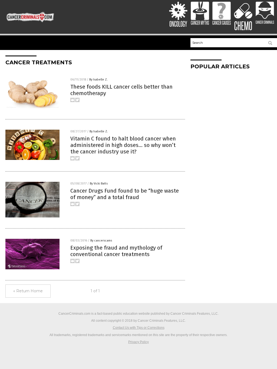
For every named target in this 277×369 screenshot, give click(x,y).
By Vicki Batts (99, 183)
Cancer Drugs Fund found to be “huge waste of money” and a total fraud (124, 193)
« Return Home (28, 291)
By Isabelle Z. (98, 79)
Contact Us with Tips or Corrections (138, 328)
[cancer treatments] (30, 21)
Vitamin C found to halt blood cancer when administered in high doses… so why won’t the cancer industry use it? (123, 145)
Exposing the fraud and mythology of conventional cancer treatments (116, 250)
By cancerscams (101, 240)
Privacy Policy (138, 342)
